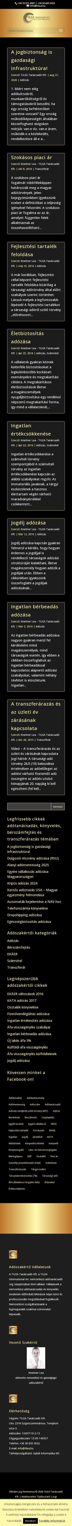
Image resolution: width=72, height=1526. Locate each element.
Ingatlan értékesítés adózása (29, 1020)
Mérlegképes (16, 1156)
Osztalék (41, 1156)
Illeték (52, 1130)
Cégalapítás (48, 1117)
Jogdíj (25, 1136)
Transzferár (42, 169)
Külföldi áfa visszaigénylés (27, 1047)
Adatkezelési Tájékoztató (35, 1496)
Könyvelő (53, 1143)
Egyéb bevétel (16, 1124)
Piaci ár (54, 1156)
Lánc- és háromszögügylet (43, 1149)
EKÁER (12, 954)
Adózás (24, 80)
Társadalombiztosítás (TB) (23, 1175)
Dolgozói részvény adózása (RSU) (33, 858)
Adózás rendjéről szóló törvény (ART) (28, 1111)
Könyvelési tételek (34, 1143)
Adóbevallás (15, 1098)
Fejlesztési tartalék (18, 1130)
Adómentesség (17, 1104)
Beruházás (14, 1117)
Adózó (56, 1111)
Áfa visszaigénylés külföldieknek (31, 1054)
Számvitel (53, 353)
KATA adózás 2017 (21, 1000)
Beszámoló (31, 1117)
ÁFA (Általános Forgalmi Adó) (24, 1182)
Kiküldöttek (14, 1143)
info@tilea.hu (25, 1448)
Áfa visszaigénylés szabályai (28, 1027)
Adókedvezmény (35, 1098)
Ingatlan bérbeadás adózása (29, 1034)
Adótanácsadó (53, 1104)
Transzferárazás (17, 1169)
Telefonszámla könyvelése (27, 908)
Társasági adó (50, 1175)
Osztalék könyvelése (22, 1007)
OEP (29, 1156)
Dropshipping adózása (24, 915)
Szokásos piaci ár (31, 157)
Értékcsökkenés (17, 1188)
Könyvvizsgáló (16, 1149)
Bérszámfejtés (18, 947)
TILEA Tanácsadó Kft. (34, 75)
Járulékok (37, 1136)
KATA (50, 1136)
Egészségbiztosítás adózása (29, 921)
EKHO (54, 1124)
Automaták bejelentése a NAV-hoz (34, 901)
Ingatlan (13, 1136)
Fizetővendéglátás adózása (28, 1014)
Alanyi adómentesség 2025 (28, 865)
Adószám (35, 1104)
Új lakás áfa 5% (19, 1040)
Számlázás (51, 1162)
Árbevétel (49, 1182)
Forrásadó (38, 1130)
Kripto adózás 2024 (22, 883)
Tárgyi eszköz (38, 1169)
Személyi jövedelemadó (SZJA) (25, 1162)
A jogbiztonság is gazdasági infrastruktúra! (31, 60)
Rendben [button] (30, 1520)
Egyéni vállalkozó (37, 1124)
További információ (52, 1520)
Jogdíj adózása (28, 522)
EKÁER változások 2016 (25, 994)
